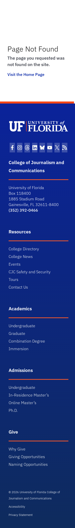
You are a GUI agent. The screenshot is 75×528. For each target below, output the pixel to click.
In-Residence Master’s (29, 395)
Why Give (17, 449)
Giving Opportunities (27, 456)
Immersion (18, 348)
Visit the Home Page (25, 74)
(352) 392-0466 (23, 210)
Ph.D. (13, 410)
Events (15, 264)
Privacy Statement (21, 515)
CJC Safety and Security (30, 271)
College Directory (24, 249)
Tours (13, 279)
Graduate (17, 333)
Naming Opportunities (28, 464)
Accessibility (17, 506)
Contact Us (18, 287)
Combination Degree (27, 341)
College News (21, 256)
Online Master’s (22, 402)
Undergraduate (22, 325)
